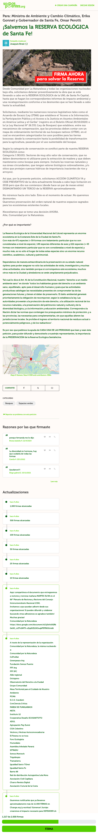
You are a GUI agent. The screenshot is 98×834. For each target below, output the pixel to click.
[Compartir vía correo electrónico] (52, 388)
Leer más (54, 481)
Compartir (10, 388)
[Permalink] (54, 436)
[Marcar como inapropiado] (49, 436)
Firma (49, 828)
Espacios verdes (26, 403)
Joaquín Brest (17, 44)
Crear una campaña (67, 5)
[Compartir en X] (38, 388)
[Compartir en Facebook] (24, 388)
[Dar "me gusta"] (45, 436)
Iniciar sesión (87, 5)
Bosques (9, 403)
